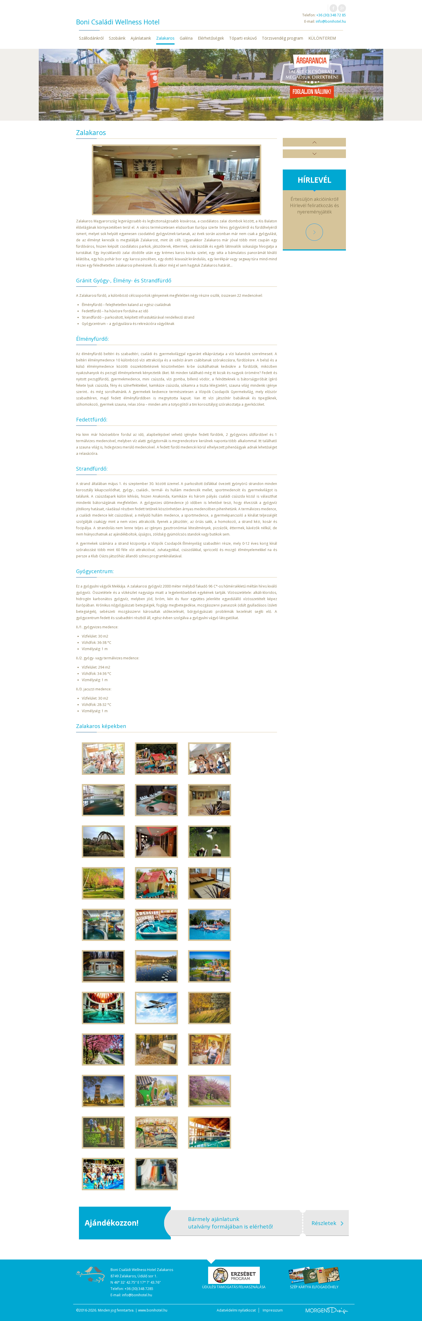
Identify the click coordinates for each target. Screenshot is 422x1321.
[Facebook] (333, 8)
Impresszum (273, 1310)
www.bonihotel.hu (152, 1310)
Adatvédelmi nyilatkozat (236, 1310)
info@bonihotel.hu (331, 21)
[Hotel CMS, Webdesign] (327, 1310)
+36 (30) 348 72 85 (331, 15)
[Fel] (314, 142)
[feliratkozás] (314, 232)
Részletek (323, 1223)
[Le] (314, 153)
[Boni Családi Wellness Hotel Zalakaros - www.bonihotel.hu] (90, 1275)
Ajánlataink (141, 38)
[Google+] (342, 8)
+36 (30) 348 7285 (139, 1288)
